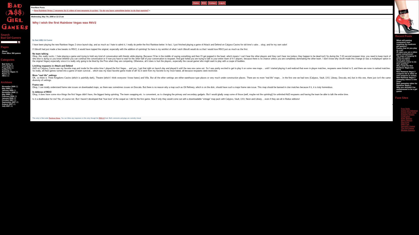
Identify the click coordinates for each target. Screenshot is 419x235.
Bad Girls (6, 64)
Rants (4, 74)
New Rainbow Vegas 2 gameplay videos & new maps (406, 79)
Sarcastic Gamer (408, 126)
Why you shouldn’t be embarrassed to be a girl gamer (406, 89)
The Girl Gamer (407, 128)
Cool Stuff (6, 66)
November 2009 (8, 86)
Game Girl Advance (409, 111)
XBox (4, 76)
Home (196, 3)
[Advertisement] (92, 31)
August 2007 (7, 104)
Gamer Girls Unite (408, 113)
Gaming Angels (407, 115)
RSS (204, 3)
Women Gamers (408, 130)
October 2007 (7, 100)
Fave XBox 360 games (11, 53)
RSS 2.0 (102, 118)
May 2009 (6, 88)
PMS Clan (405, 124)
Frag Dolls (6, 68)
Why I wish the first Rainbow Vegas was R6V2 (64, 22)
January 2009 (7, 90)
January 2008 (7, 98)
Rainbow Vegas (54, 118)
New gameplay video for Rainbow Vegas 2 (406, 84)
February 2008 (8, 96)
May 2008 (6, 94)
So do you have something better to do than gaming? (124, 10)
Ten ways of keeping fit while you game (406, 57)
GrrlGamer (405, 117)
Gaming (5, 70)
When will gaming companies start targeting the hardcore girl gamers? (406, 43)
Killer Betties (406, 118)
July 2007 (6, 106)
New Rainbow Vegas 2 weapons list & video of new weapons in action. (66, 10)
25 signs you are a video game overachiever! (406, 53)
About (4, 51)
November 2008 (8, 92)
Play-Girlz (405, 122)
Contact (212, 3)
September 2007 (9, 102)
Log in (222, 3)
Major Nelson (406, 120)
